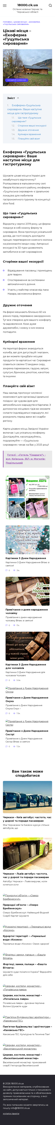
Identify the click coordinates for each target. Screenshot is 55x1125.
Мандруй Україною (16, 80)
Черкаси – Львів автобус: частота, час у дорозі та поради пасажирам (26, 875)
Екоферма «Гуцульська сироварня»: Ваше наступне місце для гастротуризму (24, 109)
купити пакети (11, 1113)
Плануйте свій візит (29, 138)
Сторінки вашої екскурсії (32, 125)
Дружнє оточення (28, 130)
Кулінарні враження (29, 134)
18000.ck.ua (27, 5)
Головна (7, 22)
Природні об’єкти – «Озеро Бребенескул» (20, 907)
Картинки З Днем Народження (26, 558)
